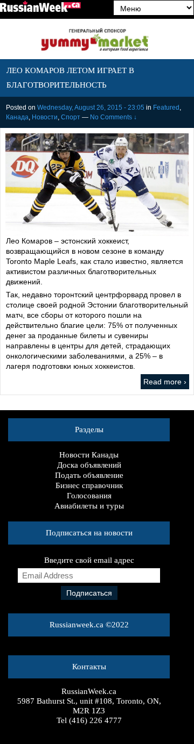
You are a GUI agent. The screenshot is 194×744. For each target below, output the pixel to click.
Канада (17, 117)
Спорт (70, 117)
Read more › (164, 381)
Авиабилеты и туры (89, 506)
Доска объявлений (89, 465)
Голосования (89, 495)
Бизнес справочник (89, 485)
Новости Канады (89, 454)
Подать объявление (89, 475)
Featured (166, 107)
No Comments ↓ (113, 117)
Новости (45, 117)
